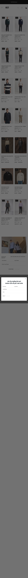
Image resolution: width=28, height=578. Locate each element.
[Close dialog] (25, 279)
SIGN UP (4, 295)
